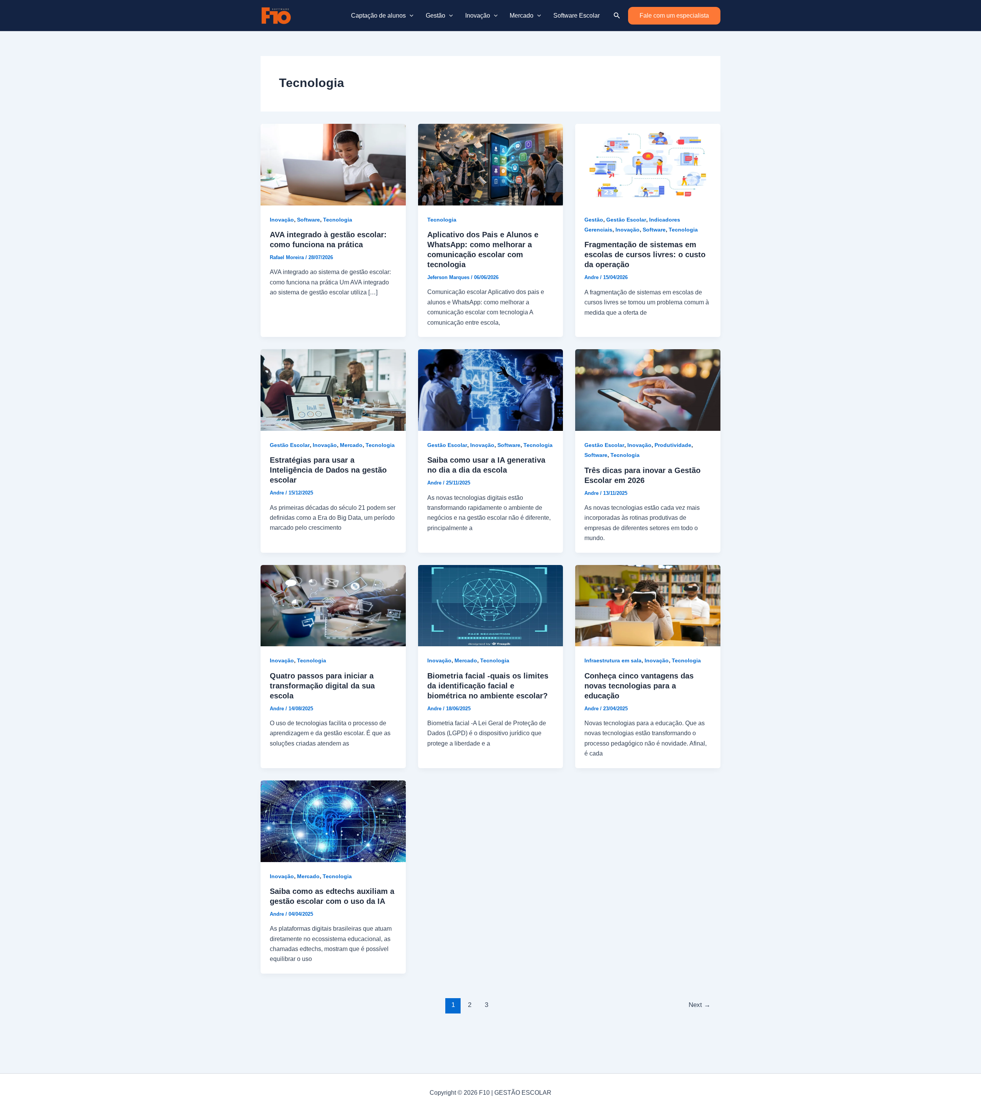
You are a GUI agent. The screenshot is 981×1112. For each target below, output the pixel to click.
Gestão (435, 15)
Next (699, 1005)
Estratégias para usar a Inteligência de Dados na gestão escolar (328, 470)
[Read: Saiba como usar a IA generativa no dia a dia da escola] (490, 389)
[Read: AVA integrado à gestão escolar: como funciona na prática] (333, 164)
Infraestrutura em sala (612, 660)
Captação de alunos (378, 15)
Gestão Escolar (626, 220)
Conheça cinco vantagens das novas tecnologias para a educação (639, 686)
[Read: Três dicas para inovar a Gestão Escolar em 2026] (647, 389)
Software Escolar (576, 15)
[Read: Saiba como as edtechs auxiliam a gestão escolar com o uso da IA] (333, 820)
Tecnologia (337, 220)
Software (308, 220)
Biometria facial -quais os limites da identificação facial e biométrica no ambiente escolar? (487, 686)
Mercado (521, 15)
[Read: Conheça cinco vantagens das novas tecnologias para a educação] (647, 605)
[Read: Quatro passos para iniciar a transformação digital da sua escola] (333, 605)
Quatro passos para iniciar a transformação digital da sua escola (322, 686)
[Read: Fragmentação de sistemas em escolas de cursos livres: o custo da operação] (647, 164)
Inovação (477, 15)
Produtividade (673, 445)
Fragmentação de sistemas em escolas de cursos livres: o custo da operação (644, 254)
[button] (409, 15)
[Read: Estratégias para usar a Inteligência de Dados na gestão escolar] (333, 389)
